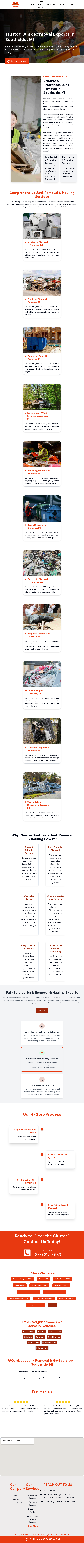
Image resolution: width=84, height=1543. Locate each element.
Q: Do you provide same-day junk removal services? (38, 1378)
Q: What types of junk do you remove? (32, 1371)
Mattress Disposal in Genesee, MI (38, 749)
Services (51, 4)
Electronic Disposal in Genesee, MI (37, 581)
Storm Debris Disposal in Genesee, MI (38, 804)
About (61, 4)
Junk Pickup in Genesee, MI (35, 692)
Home (31, 4)
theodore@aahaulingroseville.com (60, 1501)
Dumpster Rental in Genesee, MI (38, 358)
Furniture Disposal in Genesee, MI (38, 301)
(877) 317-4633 (19, 61)
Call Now (42, 1010)
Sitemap (65, 1534)
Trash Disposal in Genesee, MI (37, 526)
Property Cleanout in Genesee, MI (39, 635)
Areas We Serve (40, 4)
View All (52, 1305)
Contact (71, 4)
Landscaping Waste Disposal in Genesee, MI (38, 416)
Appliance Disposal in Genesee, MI (37, 244)
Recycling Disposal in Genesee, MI (39, 472)
